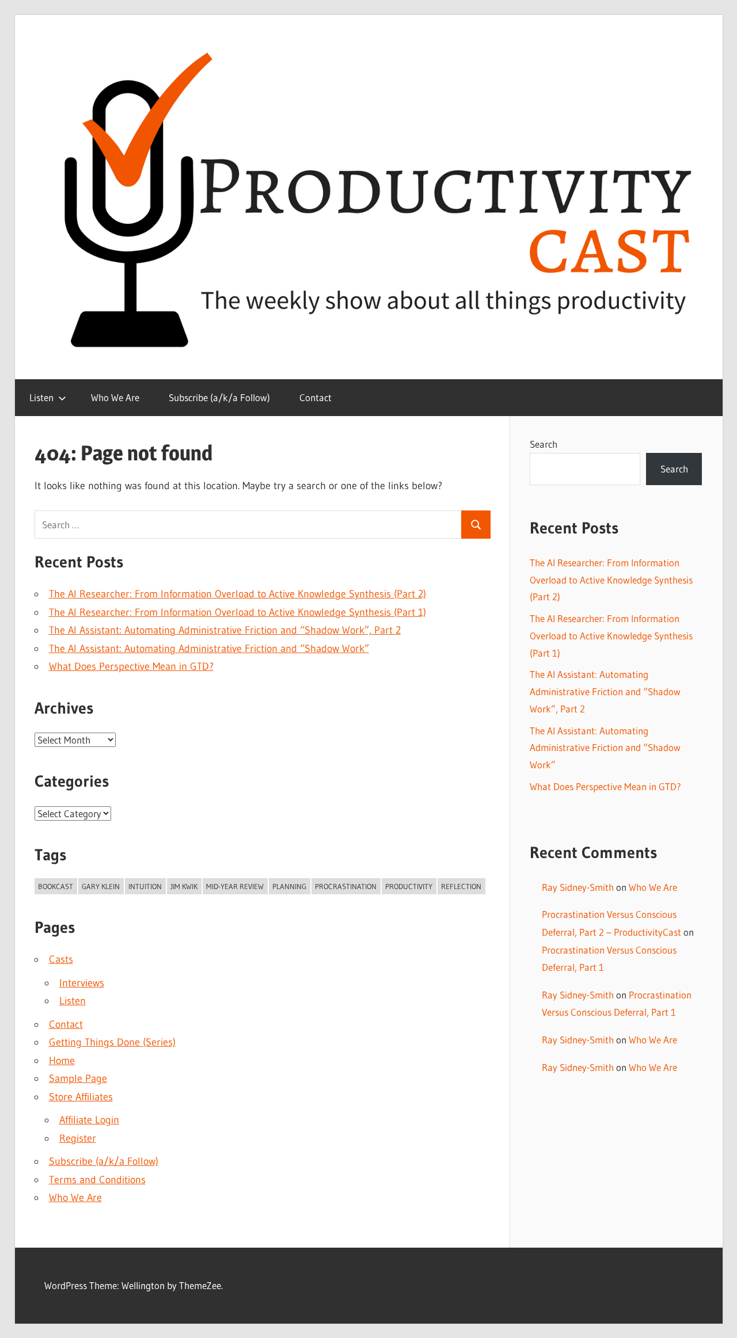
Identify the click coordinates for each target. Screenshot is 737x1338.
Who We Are (115, 397)
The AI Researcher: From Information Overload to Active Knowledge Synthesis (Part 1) (237, 612)
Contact (315, 397)
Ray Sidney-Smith (578, 887)
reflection (461, 886)
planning (289, 886)
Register (77, 1138)
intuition (145, 886)
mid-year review (235, 886)
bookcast (55, 886)
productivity (408, 886)
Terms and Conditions (97, 1179)
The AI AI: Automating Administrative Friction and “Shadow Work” (209, 648)
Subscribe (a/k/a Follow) (219, 397)
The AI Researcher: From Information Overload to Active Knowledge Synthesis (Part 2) (237, 594)
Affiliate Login (89, 1120)
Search (543, 444)
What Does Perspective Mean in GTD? (131, 666)
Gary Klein (101, 886)
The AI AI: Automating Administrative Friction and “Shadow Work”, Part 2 (225, 630)
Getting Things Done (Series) (112, 1042)
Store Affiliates (81, 1097)
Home (62, 1060)
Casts (61, 959)
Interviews (81, 983)
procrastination (346, 886)
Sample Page (78, 1078)
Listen (41, 397)
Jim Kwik (183, 886)
